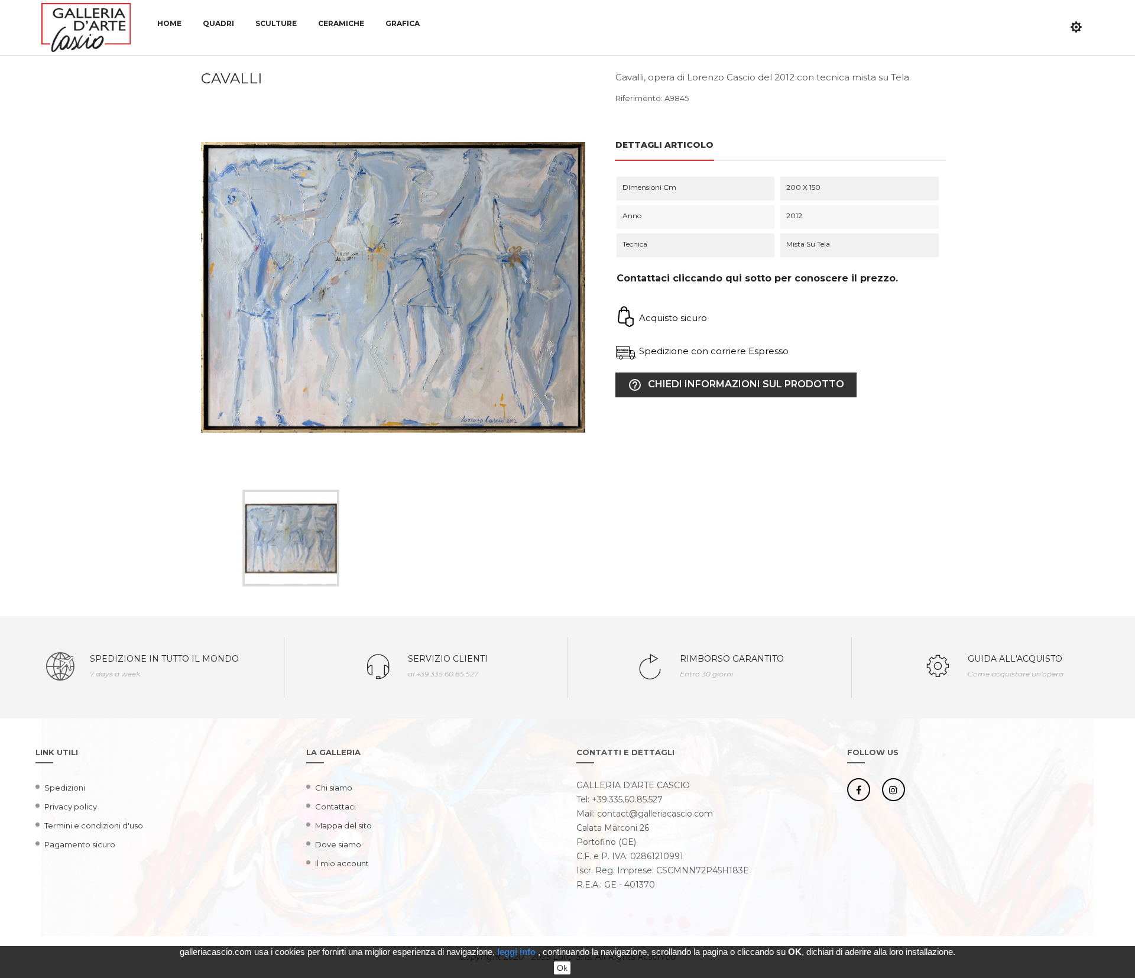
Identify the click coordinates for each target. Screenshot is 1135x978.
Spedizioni (64, 787)
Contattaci (335, 806)
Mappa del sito (343, 825)
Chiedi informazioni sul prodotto (736, 385)
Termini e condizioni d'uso (93, 825)
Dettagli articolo (664, 145)
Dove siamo (338, 844)
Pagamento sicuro (79, 844)
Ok (562, 968)
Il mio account (342, 863)
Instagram (893, 789)
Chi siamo (333, 787)
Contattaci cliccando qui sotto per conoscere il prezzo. (757, 278)
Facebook (858, 789)
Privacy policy (70, 806)
